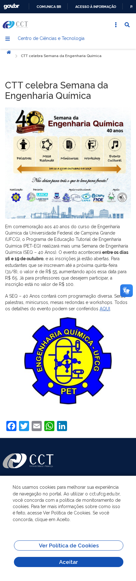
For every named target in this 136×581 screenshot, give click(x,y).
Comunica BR (49, 6)
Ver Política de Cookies (69, 545)
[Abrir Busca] (127, 24)
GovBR (11, 6)
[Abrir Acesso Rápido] (116, 25)
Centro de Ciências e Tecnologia (51, 38)
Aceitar (68, 562)
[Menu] (8, 39)
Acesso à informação (95, 6)
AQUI (105, 308)
